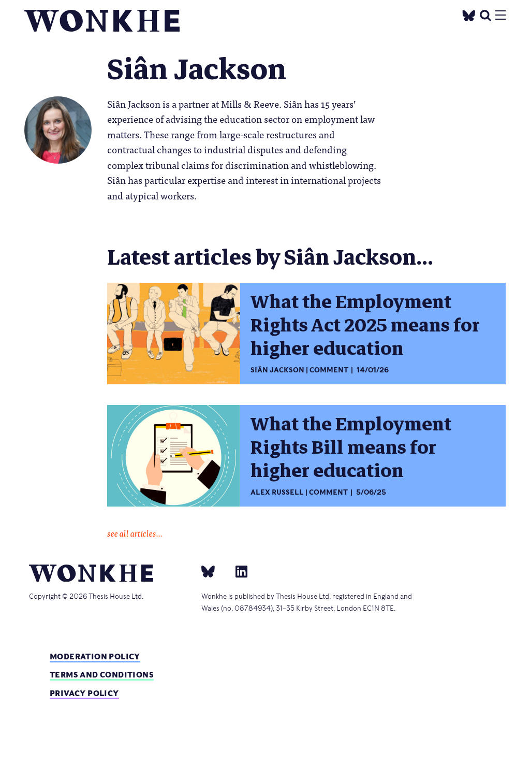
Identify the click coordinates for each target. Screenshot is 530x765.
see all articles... (135, 533)
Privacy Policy (84, 693)
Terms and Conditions (102, 674)
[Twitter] (469, 14)
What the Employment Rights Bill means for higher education (351, 447)
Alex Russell (277, 492)
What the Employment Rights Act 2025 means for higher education (365, 325)
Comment (329, 370)
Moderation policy (95, 656)
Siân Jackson (277, 370)
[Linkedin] (237, 571)
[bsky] (214, 571)
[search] (485, 14)
